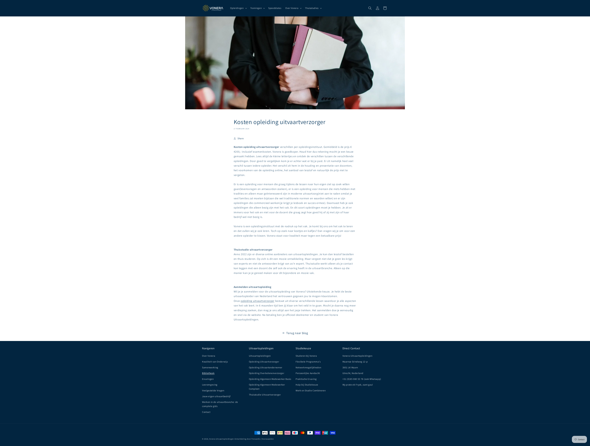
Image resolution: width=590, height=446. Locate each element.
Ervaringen (208, 378)
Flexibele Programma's (308, 361)
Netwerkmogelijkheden (308, 367)
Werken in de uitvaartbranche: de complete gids (220, 404)
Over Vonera (208, 355)
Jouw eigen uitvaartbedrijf (216, 396)
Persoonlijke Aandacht (308, 373)
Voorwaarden (268, 439)
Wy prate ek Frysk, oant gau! (357, 384)
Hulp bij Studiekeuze (307, 384)
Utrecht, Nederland (352, 373)
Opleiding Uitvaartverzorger (264, 361)
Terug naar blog (297, 333)
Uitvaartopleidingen (260, 355)
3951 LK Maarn (350, 367)
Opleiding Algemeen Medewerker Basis (270, 378)
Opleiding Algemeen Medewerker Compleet (267, 386)
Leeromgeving (209, 384)
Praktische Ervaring (306, 378)
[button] (238, 8)
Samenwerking (210, 367)
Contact (206, 411)
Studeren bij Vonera (306, 355)
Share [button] (241, 138)
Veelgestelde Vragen (213, 390)
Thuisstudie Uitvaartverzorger (265, 394)
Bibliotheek (208, 373)
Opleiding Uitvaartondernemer (265, 367)
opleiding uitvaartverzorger (257, 301)
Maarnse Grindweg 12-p (355, 361)
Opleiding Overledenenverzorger (266, 373)
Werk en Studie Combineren (311, 390)
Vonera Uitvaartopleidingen (357, 355)
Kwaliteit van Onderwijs (215, 361)
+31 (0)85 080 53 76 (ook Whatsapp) (361, 378)
